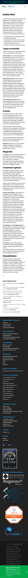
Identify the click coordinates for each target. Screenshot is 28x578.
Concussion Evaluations (9, 339)
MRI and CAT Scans (8, 358)
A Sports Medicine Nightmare (10, 283)
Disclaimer (5, 440)
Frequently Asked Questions (10, 421)
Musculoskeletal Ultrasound (10, 356)
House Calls (6, 406)
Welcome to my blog (8, 312)
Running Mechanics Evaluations (11, 348)
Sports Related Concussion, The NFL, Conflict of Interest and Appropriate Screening (12, 292)
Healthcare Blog (8, 395)
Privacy (5, 438)
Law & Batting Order (9, 385)
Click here (13, 569)
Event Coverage (7, 408)
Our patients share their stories (12, 371)
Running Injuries (7, 335)
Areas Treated (6, 326)
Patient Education (7, 422)
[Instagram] (21, 544)
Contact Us (6, 432)
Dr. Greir (5, 381)
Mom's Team (7, 391)
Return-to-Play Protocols (9, 350)
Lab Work (5, 364)
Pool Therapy (6, 347)
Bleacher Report (8, 383)
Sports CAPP (7, 397)
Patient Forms (6, 424)
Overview (5, 322)
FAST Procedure (7, 413)
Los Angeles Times (8, 377)
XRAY (4, 361)
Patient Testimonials (8, 426)
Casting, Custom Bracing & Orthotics (13, 411)
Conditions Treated (8, 419)
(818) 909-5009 (7, 1)
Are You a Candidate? (8, 327)
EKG (4, 363)
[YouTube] (17, 544)
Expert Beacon (7, 393)
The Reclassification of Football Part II (13, 300)
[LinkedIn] (14, 544)
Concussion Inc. (8, 379)
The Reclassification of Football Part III (13, 296)
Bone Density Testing (8, 359)
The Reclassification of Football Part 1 (12, 304)
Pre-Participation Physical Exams (11, 337)
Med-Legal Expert (7, 409)
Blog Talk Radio (8, 387)
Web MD (5, 399)
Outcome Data (7, 324)
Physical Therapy (7, 345)
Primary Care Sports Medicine (10, 334)
